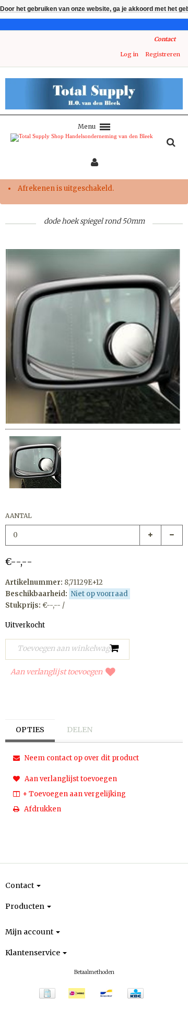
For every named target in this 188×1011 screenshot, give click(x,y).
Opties (30, 729)
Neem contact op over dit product (81, 758)
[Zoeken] (171, 142)
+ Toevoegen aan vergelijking (74, 794)
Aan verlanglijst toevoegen (56, 671)
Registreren (162, 54)
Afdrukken (41, 809)
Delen (79, 729)
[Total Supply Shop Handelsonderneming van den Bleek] (94, 93)
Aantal (18, 516)
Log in (129, 54)
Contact (164, 39)
